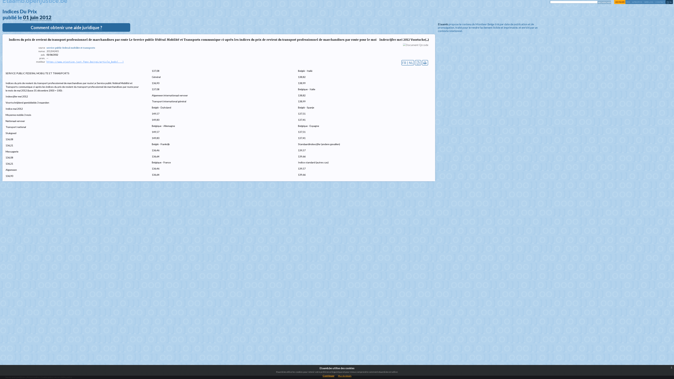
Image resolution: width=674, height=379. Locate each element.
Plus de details (345, 376)
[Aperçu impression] (425, 62)
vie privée (620, 2)
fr (668, 2)
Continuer (329, 375)
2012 (45, 17)
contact (660, 2)
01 (26, 17)
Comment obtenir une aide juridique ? (66, 27)
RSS (628, 2)
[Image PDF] (418, 62)
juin (34, 17)
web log (648, 2)
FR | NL (407, 63)
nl (670, 2)
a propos (637, 2)
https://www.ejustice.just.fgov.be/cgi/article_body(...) (85, 62)
